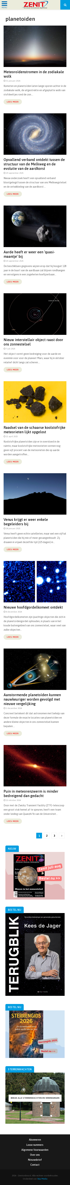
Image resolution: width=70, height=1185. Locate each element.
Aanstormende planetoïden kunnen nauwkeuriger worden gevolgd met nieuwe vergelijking (32, 699)
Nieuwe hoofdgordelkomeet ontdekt (33, 607)
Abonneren (35, 1139)
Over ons (35, 1154)
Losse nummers (34, 1144)
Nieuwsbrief (35, 1159)
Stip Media (42, 1179)
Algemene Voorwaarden (34, 1149)
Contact (34, 1164)
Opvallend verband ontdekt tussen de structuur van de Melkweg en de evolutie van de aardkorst (34, 164)
